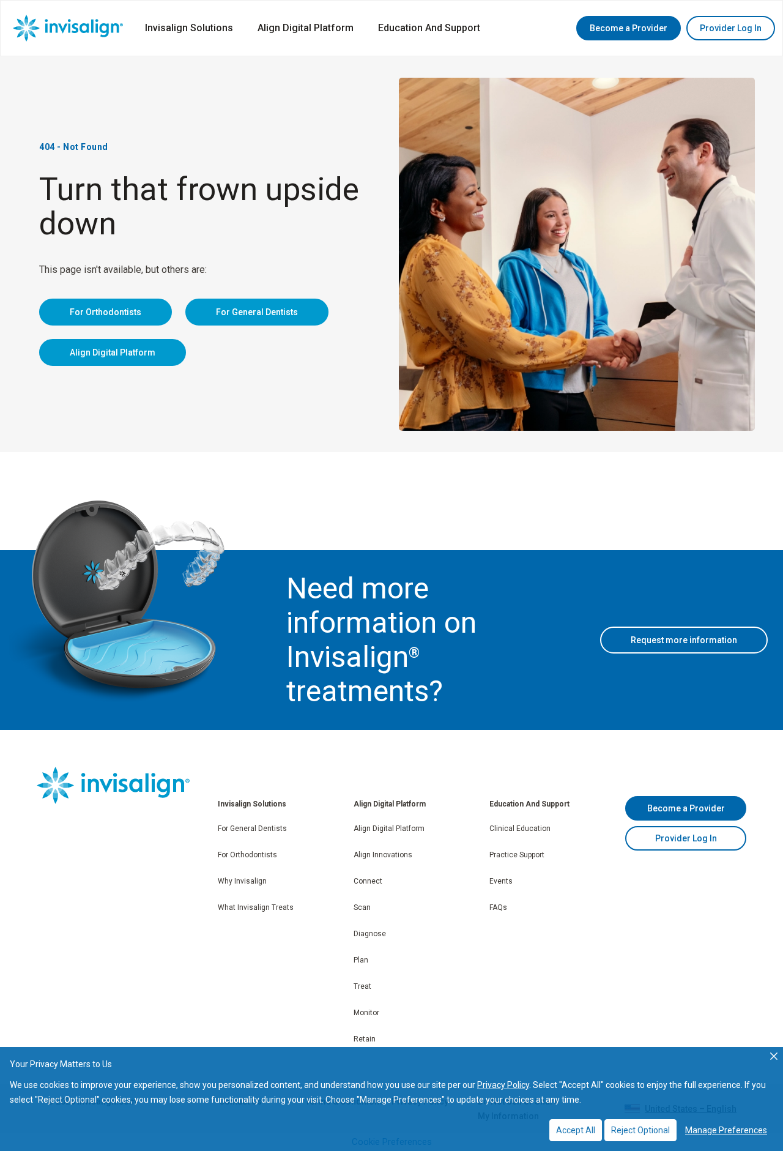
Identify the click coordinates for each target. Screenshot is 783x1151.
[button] (628, 28)
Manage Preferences (726, 1130)
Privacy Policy (503, 1085)
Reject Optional (640, 1130)
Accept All (575, 1130)
